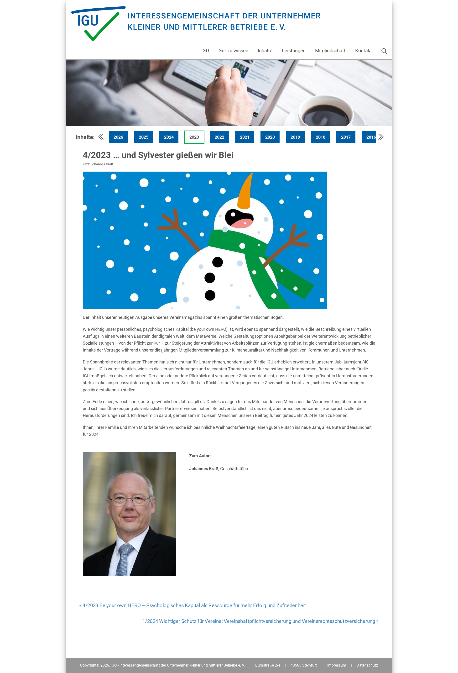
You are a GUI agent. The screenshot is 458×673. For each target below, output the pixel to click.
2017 (346, 137)
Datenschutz (367, 665)
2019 (295, 137)
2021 (245, 137)
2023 (194, 137)
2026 (118, 137)
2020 (270, 137)
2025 (143, 137)
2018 (320, 137)
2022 (219, 137)
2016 (371, 137)
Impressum (336, 665)
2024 (169, 137)
